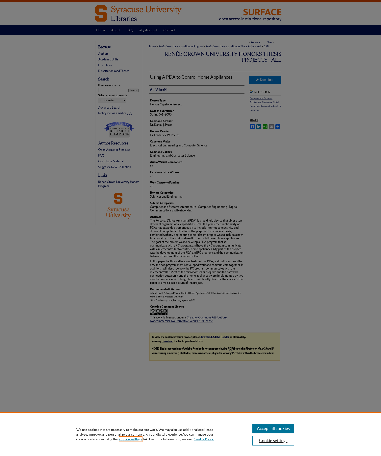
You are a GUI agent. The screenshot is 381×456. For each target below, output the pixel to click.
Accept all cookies (273, 428)
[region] (190, 434)
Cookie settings (130, 439)
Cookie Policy (204, 439)
